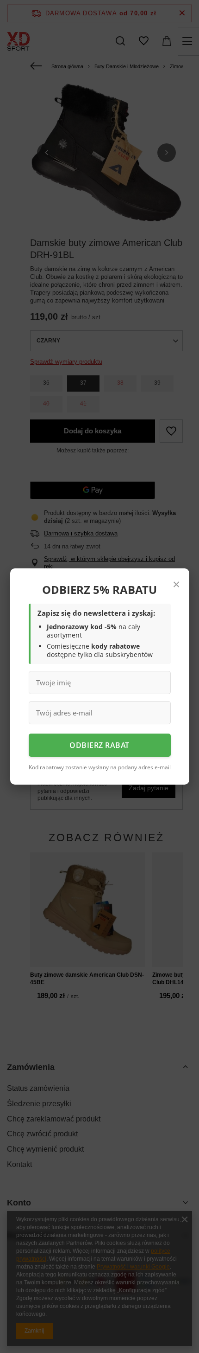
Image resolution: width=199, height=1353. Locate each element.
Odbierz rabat (99, 745)
